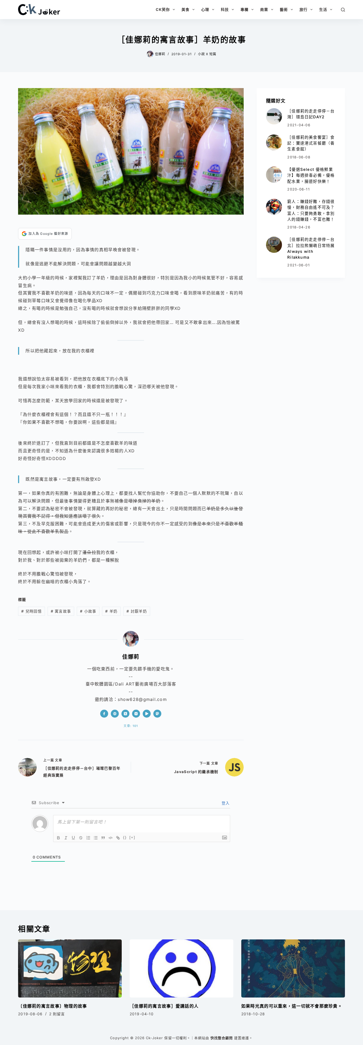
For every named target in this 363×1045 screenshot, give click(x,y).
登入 (225, 803)
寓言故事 (61, 611)
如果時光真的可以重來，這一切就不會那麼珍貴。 (291, 1006)
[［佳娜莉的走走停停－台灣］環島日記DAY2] (274, 116)
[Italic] (66, 838)
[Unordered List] (95, 838)
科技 (225, 9)
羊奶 (111, 611)
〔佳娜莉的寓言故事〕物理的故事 (52, 1006)
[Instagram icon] (136, 714)
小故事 (88, 611)
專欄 (244, 9)
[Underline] (73, 838)
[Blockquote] (103, 838)
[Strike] (81, 838)
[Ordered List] (88, 838)
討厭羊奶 (136, 611)
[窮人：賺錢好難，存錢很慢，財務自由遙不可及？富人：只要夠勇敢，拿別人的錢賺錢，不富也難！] (274, 207)
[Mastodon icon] (157, 714)
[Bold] (58, 838)
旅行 (303, 9)
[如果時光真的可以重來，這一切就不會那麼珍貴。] (293, 968)
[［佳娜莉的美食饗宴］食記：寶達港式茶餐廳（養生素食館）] (274, 142)
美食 (185, 9)
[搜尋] (343, 10)
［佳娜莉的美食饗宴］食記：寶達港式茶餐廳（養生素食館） (311, 143)
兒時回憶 (31, 611)
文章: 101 (131, 726)
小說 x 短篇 (207, 54)
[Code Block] (110, 838)
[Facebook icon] (104, 714)
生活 (323, 9)
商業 (264, 9)
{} (125, 837)
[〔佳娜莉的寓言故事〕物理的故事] (70, 968)
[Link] (118, 838)
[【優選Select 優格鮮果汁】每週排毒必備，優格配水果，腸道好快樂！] (274, 175)
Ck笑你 (163, 9)
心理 (205, 9)
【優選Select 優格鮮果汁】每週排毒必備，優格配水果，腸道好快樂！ (311, 175)
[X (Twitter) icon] (125, 714)
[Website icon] (115, 714)
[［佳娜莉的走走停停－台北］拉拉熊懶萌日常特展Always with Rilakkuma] (274, 245)
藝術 (284, 9)
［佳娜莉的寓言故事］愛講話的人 (164, 1006)
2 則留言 (57, 1014)
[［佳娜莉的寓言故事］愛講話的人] (181, 968)
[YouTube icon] (147, 714)
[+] (132, 837)
